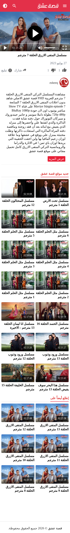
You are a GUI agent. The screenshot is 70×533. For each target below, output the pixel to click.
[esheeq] (64, 86)
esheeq (54, 82)
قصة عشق (55, 528)
